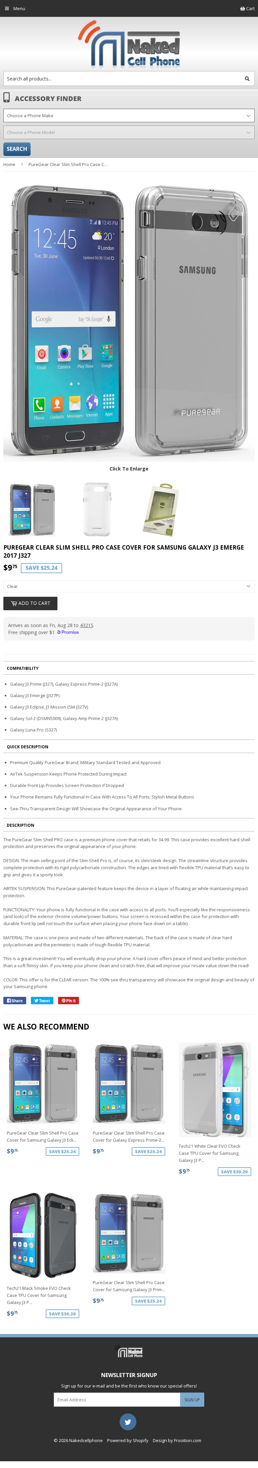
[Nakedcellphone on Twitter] (128, 1421)
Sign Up (192, 1400)
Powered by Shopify (127, 1440)
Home (9, 164)
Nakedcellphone (86, 1440)
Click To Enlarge (129, 468)
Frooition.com (187, 1440)
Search (17, 149)
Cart (250, 8)
